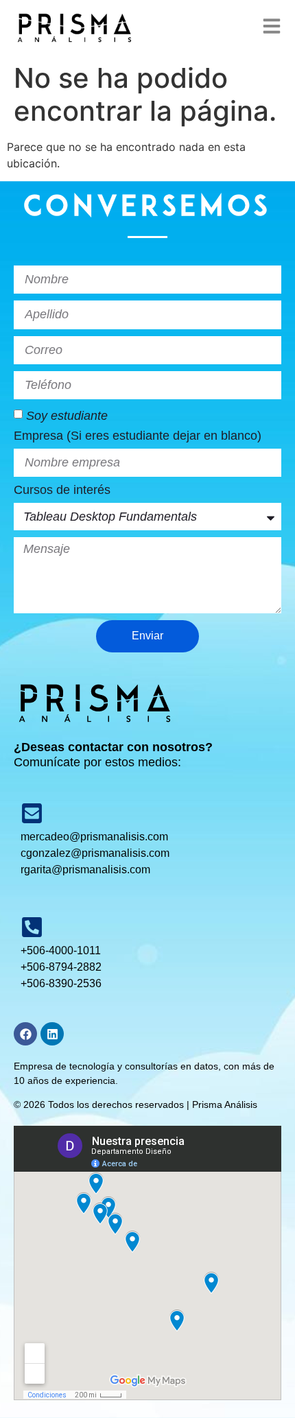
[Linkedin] (52, 1033)
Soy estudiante (67, 416)
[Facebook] (25, 1033)
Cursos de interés (62, 490)
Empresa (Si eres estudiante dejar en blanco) (137, 435)
